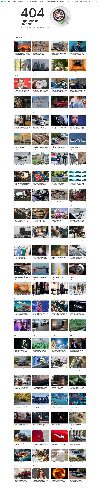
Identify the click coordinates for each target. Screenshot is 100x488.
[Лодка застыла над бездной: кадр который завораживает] (40, 346)
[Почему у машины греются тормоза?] (77, 272)
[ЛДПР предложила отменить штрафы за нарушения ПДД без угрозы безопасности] (77, 49)
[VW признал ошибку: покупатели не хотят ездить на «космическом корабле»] (40, 198)
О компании (7, 487)
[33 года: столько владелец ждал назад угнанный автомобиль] (77, 86)
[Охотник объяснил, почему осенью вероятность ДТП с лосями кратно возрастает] (22, 402)
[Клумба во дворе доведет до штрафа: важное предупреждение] (59, 68)
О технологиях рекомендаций (81, 487)
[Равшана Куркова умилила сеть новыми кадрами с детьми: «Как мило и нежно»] (40, 476)
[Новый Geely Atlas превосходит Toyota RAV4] (22, 439)
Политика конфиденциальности (92, 487)
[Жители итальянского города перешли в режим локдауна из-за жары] (59, 346)
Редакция (54, 487)
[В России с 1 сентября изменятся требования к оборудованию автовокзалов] (22, 123)
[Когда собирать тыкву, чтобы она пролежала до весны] (22, 290)
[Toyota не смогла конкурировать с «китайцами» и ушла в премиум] (40, 439)
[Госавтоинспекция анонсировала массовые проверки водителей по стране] (59, 86)
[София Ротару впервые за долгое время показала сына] (22, 327)
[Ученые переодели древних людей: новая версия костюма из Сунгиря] (77, 290)
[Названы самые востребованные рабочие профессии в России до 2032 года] (40, 420)
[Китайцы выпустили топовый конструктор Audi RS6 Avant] (40, 402)
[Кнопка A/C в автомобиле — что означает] (59, 123)
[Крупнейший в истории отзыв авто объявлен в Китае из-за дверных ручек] (59, 439)
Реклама (10, 487)
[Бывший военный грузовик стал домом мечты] (59, 49)
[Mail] (2, 1)
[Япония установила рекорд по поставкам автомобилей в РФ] (22, 235)
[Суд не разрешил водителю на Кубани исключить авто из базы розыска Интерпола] (22, 420)
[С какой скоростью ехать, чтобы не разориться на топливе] (77, 253)
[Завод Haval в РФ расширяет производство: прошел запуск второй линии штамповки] (77, 309)
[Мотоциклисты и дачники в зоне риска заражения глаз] (40, 160)
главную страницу (33, 30)
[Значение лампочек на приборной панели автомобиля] (59, 420)
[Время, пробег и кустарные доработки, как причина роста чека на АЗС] (22, 346)
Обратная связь (72, 487)
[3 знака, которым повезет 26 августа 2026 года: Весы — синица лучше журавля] (59, 383)
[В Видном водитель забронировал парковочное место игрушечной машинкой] (59, 142)
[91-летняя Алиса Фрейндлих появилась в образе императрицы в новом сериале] (77, 346)
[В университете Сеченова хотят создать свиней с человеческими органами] (40, 142)
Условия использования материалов (63, 487)
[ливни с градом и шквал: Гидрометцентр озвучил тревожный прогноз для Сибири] (59, 272)
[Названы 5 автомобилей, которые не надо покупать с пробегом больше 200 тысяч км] (40, 123)
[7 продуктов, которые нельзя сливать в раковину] (77, 420)
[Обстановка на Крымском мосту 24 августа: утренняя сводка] (40, 272)
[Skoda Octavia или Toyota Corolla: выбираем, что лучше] (22, 365)
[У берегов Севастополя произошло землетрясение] (59, 402)
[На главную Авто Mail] (4, 1)
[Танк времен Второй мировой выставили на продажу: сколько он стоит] (59, 198)
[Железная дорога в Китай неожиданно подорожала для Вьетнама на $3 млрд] (22, 216)
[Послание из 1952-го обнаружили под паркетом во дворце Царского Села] (40, 49)
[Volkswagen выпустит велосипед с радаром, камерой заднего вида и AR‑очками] (77, 198)
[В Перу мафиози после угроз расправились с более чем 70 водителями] (22, 383)
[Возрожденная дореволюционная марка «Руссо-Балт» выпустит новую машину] (22, 179)
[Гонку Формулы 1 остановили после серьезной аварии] (59, 457)
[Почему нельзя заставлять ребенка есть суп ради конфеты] (77, 235)
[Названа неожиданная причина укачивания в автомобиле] (22, 105)
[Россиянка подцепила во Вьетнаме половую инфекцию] (22, 68)
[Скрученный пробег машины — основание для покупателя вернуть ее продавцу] (40, 383)
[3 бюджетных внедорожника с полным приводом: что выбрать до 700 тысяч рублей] (77, 457)
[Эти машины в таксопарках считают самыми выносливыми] (22, 457)
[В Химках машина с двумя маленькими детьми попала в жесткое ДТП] (22, 198)
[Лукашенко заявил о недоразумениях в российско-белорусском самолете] (22, 160)
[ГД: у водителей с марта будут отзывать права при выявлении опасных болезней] (40, 235)
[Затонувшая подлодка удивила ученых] (59, 253)
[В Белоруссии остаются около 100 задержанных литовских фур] (22, 49)
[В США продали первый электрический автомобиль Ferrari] (77, 476)
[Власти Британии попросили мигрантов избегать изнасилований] (22, 142)
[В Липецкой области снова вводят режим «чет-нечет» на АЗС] (22, 309)
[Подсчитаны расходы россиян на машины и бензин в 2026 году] (59, 309)
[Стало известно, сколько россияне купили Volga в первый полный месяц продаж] (40, 327)
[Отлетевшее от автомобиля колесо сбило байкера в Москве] (77, 365)
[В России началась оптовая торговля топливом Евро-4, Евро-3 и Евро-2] (40, 179)
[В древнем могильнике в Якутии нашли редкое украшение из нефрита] (77, 327)
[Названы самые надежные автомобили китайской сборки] (59, 105)
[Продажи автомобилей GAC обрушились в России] (77, 142)
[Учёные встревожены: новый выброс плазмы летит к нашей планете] (59, 476)
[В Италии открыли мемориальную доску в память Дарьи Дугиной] (40, 105)
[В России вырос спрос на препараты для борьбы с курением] (77, 105)
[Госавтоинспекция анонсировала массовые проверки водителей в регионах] (59, 160)
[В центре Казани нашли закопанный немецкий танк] (77, 160)
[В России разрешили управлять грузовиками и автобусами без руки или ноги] (59, 179)
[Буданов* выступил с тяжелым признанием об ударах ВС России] (77, 123)
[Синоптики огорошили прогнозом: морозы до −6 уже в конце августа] (59, 290)
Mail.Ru (2, 487)
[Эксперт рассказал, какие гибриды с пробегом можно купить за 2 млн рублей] (22, 476)
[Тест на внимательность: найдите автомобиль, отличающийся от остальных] (77, 179)
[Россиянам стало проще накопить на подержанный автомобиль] (40, 216)
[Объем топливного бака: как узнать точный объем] (59, 235)
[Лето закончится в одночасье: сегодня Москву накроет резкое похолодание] (40, 68)
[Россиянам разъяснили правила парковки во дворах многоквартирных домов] (77, 402)
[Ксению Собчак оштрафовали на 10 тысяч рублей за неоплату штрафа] (22, 86)
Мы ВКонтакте (49, 487)
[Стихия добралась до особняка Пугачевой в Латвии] (40, 309)
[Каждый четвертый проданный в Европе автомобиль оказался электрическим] (77, 216)
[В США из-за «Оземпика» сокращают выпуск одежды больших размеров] (22, 253)
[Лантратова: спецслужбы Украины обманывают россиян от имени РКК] (40, 290)
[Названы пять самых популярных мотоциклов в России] (59, 365)
